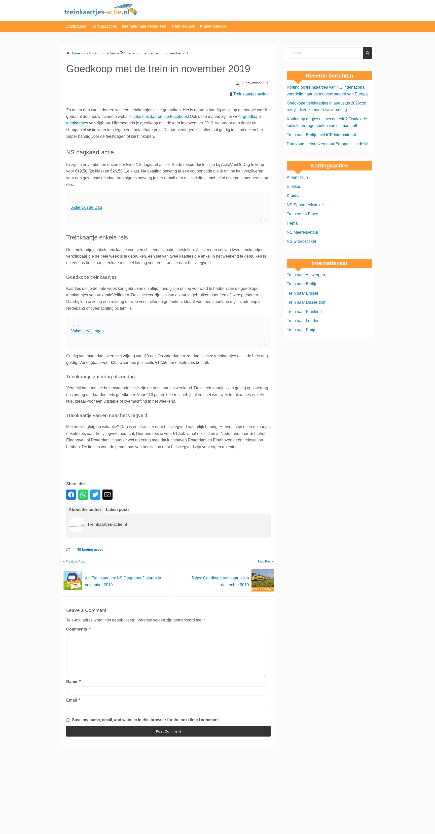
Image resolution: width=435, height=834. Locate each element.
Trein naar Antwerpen (306, 275)
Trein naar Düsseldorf (306, 302)
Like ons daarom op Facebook (161, 116)
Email (73, 700)
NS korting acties (90, 549)
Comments (78, 629)
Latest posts (118, 509)
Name (73, 681)
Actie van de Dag (86, 207)
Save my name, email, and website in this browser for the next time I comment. (146, 720)
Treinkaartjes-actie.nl (252, 94)
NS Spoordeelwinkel (305, 205)
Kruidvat (294, 195)
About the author (85, 509)
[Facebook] (71, 495)
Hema (292, 223)
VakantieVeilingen (87, 331)
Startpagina (76, 26)
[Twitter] (95, 495)
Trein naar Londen (303, 321)
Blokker (293, 186)
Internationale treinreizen (144, 26)
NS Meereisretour (302, 232)
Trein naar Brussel (303, 293)
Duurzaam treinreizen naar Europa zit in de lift (327, 144)
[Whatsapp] (83, 495)
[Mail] (107, 495)
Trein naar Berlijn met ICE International (321, 135)
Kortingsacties (104, 26)
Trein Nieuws (183, 26)
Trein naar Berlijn (302, 284)
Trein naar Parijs (301, 330)
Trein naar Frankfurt (304, 311)
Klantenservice (213, 26)
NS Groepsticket (301, 241)
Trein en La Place (302, 214)
